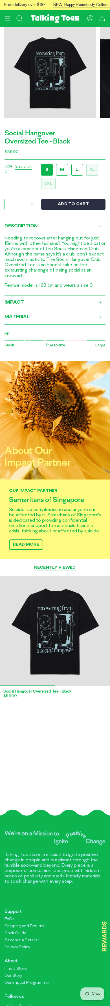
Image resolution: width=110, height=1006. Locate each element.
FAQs (9, 919)
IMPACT (14, 302)
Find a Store (16, 969)
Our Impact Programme (27, 983)
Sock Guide (16, 933)
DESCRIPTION (21, 226)
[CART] (102, 18)
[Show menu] (7, 18)
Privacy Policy (17, 947)
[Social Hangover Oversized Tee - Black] (55, 631)
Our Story (13, 976)
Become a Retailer (22, 940)
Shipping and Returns (24, 926)
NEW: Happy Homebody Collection (77, 5)
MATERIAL (17, 317)
